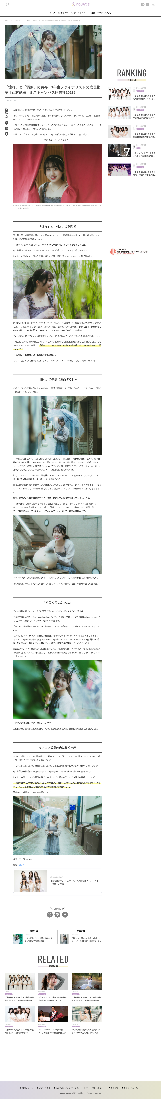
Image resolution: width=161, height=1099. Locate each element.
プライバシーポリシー (95, 1088)
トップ (52, 13)
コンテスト (74, 13)
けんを (22, 865)
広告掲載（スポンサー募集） (68, 1088)
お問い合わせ (27, 1088)
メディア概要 (44, 1088)
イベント (85, 13)
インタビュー (62, 13)
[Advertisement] (132, 41)
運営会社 (114, 1088)
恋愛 (93, 13)
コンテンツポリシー (132, 1088)
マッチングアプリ (104, 13)
